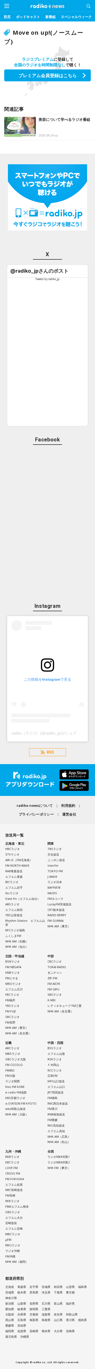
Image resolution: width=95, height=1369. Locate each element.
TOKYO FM (55, 871)
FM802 (9, 1070)
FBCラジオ (12, 994)
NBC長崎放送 (14, 1190)
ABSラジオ (12, 904)
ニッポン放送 (56, 860)
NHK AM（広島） (59, 1136)
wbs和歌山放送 (15, 1109)
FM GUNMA (56, 921)
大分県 (58, 1331)
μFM (8, 1240)
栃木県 (21, 1292)
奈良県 (58, 1314)
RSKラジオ (55, 1059)
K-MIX (51, 1000)
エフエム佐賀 (14, 1184)
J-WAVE (52, 877)
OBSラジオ (12, 1212)
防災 (7, 16)
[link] (39, 271)
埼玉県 (46, 1292)
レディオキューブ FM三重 (65, 1006)
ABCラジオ (12, 1048)
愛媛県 (9, 1325)
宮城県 (46, 1287)
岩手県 (34, 1287)
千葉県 (58, 1292)
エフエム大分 (14, 1218)
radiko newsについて (35, 805)
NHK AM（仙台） (16, 947)
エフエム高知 (56, 1131)
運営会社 (69, 814)
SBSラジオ (55, 994)
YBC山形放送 (13, 915)
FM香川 (53, 1109)
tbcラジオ (11, 893)
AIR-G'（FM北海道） (18, 860)
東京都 (70, 1292)
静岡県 (34, 1309)
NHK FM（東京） (59, 1168)
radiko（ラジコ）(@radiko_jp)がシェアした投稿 (51, 733)
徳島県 (82, 1320)
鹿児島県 (11, 1337)
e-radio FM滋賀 (16, 1092)
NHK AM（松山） (59, 1142)
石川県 (46, 1303)
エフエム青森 (14, 877)
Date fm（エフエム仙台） (22, 899)
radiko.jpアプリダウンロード (47, 780)
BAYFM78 (54, 887)
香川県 (70, 1320)
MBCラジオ (12, 1234)
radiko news (47, 6)
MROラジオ (13, 984)
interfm (53, 865)
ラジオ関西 (12, 1081)
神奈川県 (11, 1298)
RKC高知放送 (56, 1125)
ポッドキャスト (28, 16)
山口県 (58, 1320)
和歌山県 (72, 1314)
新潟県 (9, 1303)
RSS (50, 752)
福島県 (82, 1287)
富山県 (58, 1303)
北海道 (9, 1287)
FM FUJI (10, 1011)
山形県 (70, 1287)
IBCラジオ (11, 882)
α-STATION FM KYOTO (20, 1103)
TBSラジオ (55, 849)
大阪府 (9, 1314)
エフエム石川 (14, 989)
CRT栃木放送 (56, 910)
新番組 (50, 16)
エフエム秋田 (14, 910)
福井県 (70, 1303)
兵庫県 (21, 1314)
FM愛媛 (53, 1120)
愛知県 (9, 1309)
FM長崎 (10, 1195)
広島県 (21, 1320)
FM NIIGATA (13, 967)
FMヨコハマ (55, 899)
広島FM (53, 1076)
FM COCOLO (14, 1065)
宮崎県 (70, 1331)
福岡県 (9, 1331)
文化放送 (53, 854)
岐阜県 (21, 1309)
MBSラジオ (12, 1054)
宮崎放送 (11, 1223)
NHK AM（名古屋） (18, 1033)
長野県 (34, 1303)
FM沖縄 (10, 1256)
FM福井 (10, 1000)
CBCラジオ (55, 961)
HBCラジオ (12, 849)
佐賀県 (21, 1331)
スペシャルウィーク (76, 16)
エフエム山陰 (56, 1054)
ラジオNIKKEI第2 (59, 1162)
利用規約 (68, 805)
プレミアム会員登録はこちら (47, 75)
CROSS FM (12, 1173)
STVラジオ (12, 854)
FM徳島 (53, 1098)
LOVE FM (11, 1168)
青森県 (21, 1287)
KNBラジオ (12, 972)
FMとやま (11, 978)
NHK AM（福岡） (16, 1262)
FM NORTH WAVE (17, 865)
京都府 (34, 1314)
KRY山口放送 (56, 1081)
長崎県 (34, 1331)
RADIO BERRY (57, 915)
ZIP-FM (52, 978)
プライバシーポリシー (36, 814)
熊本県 (46, 1331)
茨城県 (9, 1292)
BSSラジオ (55, 1048)
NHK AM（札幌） (16, 941)
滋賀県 (46, 1314)
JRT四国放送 (56, 1092)
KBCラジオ (12, 1162)
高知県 (21, 1325)
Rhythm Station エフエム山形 (25, 923)
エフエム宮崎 (14, 1228)
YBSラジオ (12, 1006)
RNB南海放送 (56, 1114)
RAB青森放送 (13, 871)
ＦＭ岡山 (53, 1065)
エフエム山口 (56, 1087)
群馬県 (34, 1292)
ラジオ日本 (55, 882)
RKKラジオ (12, 1201)
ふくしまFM (13, 936)
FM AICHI (54, 984)
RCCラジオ (55, 1070)
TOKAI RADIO (57, 967)
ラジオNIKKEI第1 (59, 1157)
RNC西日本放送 (58, 1103)
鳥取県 (34, 1320)
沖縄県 (24, 1337)
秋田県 (58, 1287)
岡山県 (9, 1320)
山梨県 (21, 1303)
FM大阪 (10, 1076)
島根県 (46, 1320)
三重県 (46, 1309)
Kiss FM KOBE (15, 1087)
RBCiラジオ (12, 1245)
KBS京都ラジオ (15, 1098)
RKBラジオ (12, 1157)
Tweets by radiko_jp (47, 279)
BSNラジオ (12, 961)
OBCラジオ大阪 (15, 1059)
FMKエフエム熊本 (17, 1206)
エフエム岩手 (14, 887)
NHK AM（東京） (59, 926)
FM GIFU (53, 989)
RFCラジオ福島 (15, 930)
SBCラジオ (12, 1017)
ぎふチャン (55, 972)
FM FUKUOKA (14, 1179)
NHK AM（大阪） (16, 1114)
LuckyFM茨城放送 (60, 904)
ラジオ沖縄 (12, 1251)
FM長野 (10, 1022)
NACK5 (52, 893)
